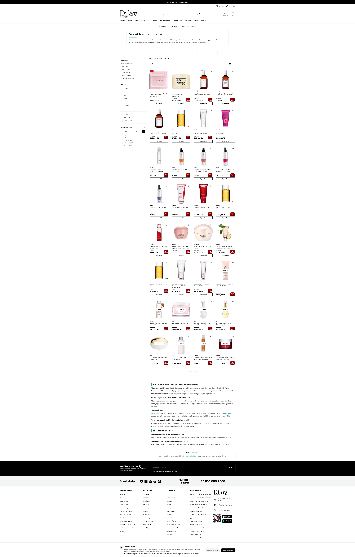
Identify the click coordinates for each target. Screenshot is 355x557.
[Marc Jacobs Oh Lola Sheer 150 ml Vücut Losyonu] (225, 118)
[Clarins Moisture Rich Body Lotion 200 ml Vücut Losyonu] (203, 118)
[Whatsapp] (159, 481)
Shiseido (174, 244)
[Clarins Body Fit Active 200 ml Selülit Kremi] (181, 194)
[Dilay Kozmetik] (224, 492)
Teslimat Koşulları (125, 508)
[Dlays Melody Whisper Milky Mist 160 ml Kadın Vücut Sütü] (225, 156)
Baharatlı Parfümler (196, 524)
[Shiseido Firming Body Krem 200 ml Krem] (203, 233)
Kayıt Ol (230, 467)
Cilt (136, 21)
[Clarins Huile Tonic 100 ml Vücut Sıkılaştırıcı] (159, 270)
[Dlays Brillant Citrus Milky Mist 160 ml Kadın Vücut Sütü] (203, 156)
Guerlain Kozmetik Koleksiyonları (200, 498)
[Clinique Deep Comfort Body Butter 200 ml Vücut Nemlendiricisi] (181, 79)
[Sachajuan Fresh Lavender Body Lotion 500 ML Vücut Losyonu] (203, 79)
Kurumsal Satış (124, 501)
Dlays (188, 53)
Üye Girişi (146, 508)
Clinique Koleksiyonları (197, 508)
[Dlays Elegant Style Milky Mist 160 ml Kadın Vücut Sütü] (159, 194)
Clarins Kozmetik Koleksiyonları (200, 501)
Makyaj (130, 21)
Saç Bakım (170, 514)
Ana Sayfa (162, 26)
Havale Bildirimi (148, 521)
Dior (168, 53)
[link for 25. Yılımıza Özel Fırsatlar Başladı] (177, 2)
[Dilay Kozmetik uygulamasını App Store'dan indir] (227, 516)
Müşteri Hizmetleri (126, 511)
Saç (149, 21)
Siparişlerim (146, 511)
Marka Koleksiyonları (173, 524)
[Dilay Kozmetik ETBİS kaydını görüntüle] (217, 518)
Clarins (128, 53)
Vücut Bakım (174, 26)
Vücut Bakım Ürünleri (189, 456)
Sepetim (146, 504)
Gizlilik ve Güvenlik (125, 514)
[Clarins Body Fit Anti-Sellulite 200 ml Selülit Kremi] (159, 233)
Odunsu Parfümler (196, 538)
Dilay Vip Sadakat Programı (128, 524)
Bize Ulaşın (146, 528)
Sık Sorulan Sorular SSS (127, 528)
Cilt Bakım (170, 501)
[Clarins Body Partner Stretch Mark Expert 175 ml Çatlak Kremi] (225, 233)
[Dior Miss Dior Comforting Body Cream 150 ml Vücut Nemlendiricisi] (159, 79)
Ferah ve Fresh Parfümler (198, 531)
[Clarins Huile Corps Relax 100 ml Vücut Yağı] (181, 118)
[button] (2, 2)
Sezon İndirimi (177, 21)
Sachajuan (229, 53)
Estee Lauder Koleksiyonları (199, 504)
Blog (196, 21)
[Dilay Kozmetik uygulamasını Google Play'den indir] (227, 521)
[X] (146, 481)
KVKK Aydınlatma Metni (127, 521)
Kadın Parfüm (171, 498)
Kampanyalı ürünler (173, 528)
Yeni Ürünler (147, 524)
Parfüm (122, 21)
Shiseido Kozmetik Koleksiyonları (200, 494)
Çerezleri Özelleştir (212, 550)
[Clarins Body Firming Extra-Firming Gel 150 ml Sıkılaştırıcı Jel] (203, 270)
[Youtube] (150, 481)
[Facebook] (141, 481)
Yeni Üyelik (146, 501)
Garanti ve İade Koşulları (127, 518)
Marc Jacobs (208, 53)
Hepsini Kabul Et (228, 550)
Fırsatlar (203, 21)
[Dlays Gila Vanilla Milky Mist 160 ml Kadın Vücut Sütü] (181, 156)
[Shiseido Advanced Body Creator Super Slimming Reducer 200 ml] (181, 233)
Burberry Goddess (196, 511)
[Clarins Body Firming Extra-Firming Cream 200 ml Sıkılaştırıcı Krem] (181, 270)
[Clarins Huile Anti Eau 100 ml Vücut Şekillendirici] (225, 194)
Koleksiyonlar (165, 21)
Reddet (126, 554)
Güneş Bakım (171, 508)
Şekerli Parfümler (195, 534)
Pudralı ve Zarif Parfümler (198, 514)
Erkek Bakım (171, 511)
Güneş (143, 21)
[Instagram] (154, 481)
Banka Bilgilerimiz (149, 518)
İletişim (122, 531)
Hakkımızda (123, 494)
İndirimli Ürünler (172, 521)
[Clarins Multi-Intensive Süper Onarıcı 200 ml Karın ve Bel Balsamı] (203, 194)
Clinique (148, 53)
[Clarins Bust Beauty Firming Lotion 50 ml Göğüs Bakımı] (159, 156)
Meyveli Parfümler (196, 521)
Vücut (155, 21)
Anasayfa (146, 494)
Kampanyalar (124, 504)
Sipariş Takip (147, 514)
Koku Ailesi (170, 534)
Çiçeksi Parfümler (195, 518)
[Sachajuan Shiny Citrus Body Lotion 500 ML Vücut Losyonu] (159, 118)
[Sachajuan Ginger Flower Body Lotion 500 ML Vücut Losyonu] (225, 79)
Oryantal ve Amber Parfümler (199, 528)
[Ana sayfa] (129, 14)
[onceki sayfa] (186, 371)
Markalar (188, 21)
